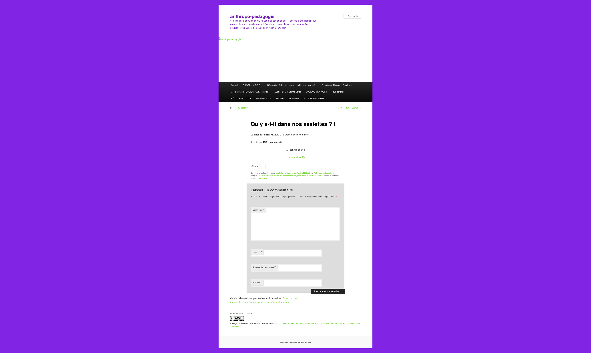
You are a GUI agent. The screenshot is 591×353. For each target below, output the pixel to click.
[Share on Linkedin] (275, 166)
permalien (263, 178)
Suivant (356, 107)
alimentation (267, 175)
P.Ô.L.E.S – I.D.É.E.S (241, 98)
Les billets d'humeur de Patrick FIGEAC (293, 172)
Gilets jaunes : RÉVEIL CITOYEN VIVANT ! (250, 91)
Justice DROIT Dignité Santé (288, 91)
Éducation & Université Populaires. (337, 85)
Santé (320, 175)
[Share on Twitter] (269, 166)
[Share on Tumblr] (288, 166)
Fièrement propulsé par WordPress (295, 342)
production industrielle (307, 175)
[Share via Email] (308, 166)
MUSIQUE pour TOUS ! (316, 91)
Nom (257, 252)
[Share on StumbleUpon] (301, 166)
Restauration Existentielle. (287, 98)
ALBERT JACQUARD (314, 98)
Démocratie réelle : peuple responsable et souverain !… (292, 85)
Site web (256, 282)
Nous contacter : (339, 91)
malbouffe (278, 175)
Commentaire (259, 209)
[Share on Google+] (282, 166)
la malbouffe (298, 157)
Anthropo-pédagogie (323, 172)
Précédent (344, 107)
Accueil (234, 85)
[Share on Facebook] (262, 166)
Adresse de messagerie (264, 267)
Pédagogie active (263, 98)
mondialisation (289, 175)
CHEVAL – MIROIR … (253, 85)
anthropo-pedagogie (252, 16)
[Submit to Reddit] (295, 166)
